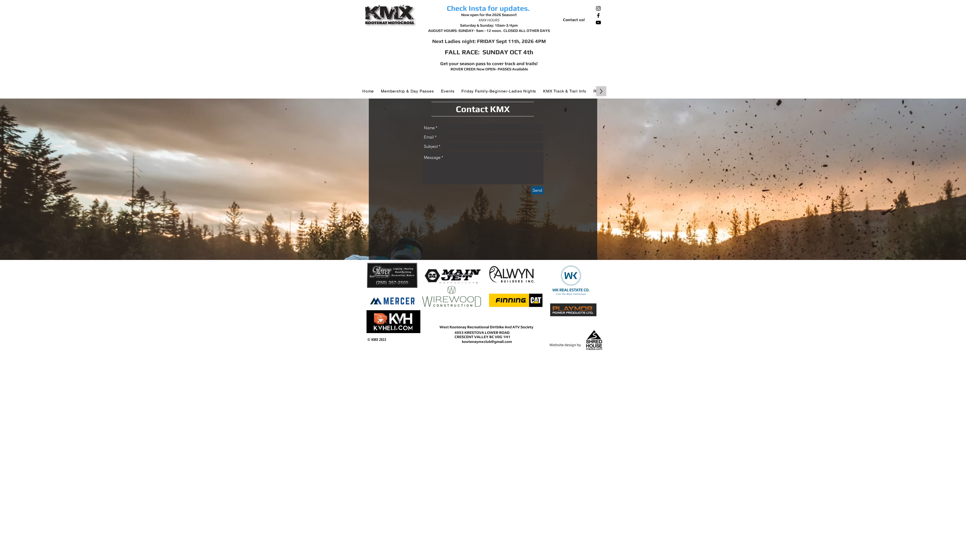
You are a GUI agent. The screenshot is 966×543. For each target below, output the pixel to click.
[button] (407, 91)
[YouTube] (598, 22)
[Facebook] (598, 15)
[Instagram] (598, 8)
